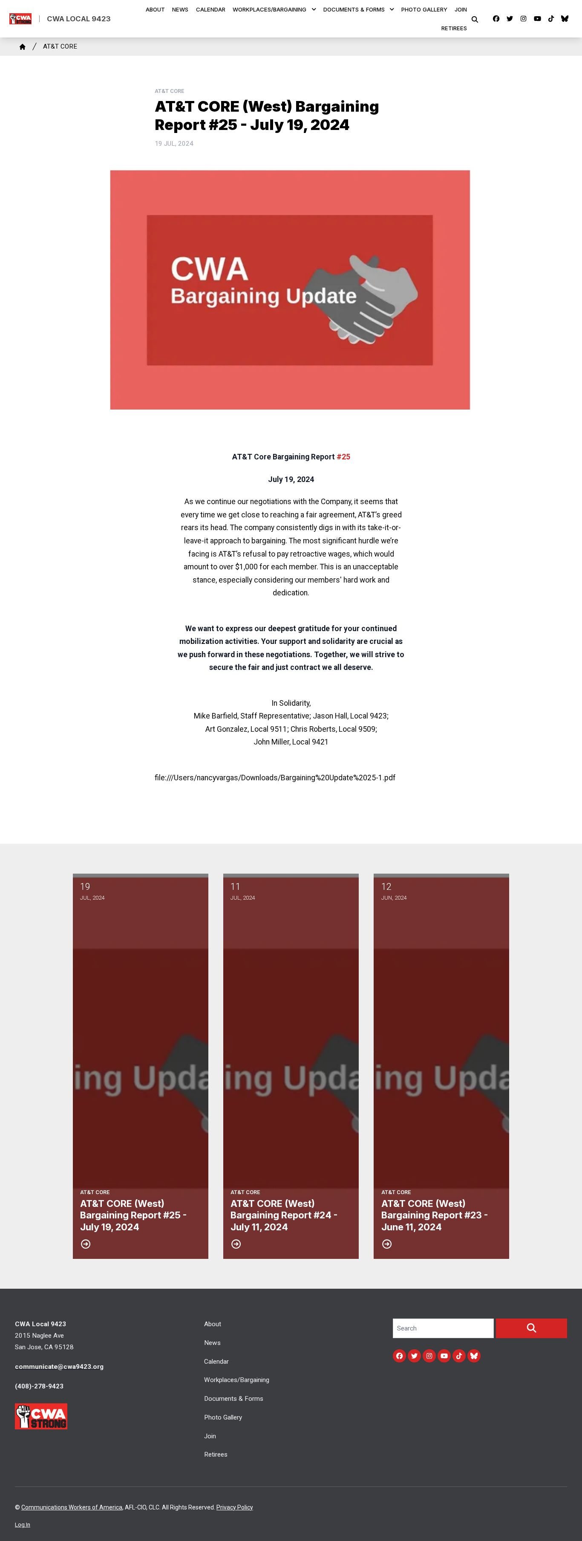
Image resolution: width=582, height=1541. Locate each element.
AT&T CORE (60, 46)
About (155, 9)
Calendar (210, 9)
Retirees (454, 28)
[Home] (22, 47)
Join (461, 9)
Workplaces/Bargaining (269, 9)
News (180, 9)
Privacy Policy (234, 1507)
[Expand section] (314, 9)
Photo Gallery (424, 9)
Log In (22, 1524)
